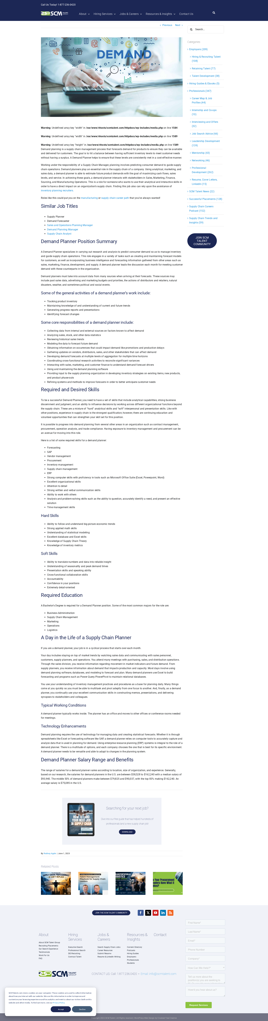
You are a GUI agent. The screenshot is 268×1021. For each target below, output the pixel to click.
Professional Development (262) (202, 170)
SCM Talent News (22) (201, 191)
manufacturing (89, 197)
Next (177, 25)
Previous (167, 25)
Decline (82, 1009)
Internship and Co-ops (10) (204, 112)
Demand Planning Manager (62, 229)
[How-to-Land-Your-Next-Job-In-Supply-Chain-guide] (81, 804)
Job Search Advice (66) (205, 133)
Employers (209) (198, 49)
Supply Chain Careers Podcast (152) (201, 208)
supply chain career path (115, 197)
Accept (61, 1009)
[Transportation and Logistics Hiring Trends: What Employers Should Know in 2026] (130, 873)
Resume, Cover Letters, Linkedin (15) (204, 181)
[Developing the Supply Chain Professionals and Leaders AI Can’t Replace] (56, 873)
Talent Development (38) (206, 75)
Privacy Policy (59, 1002)
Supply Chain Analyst (59, 233)
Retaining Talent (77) (204, 68)
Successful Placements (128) (205, 199)
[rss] (170, 913)
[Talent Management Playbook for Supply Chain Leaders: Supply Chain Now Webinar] (93, 873)
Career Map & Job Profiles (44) (202, 100)
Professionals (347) (200, 90)
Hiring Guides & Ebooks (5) (204, 83)
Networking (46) (201, 160)
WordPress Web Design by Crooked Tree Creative (155, 1018)
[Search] (214, 13)
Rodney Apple (50, 853)
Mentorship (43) (201, 152)
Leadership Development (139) (206, 143)
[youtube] (156, 913)
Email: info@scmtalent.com (158, 974)
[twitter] (148, 913)
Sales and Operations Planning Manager (70, 225)
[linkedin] (163, 913)
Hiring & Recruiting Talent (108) (206, 59)
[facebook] (141, 913)
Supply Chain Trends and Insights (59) (203, 220)
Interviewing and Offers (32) (205, 124)
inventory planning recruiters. (57, 190)
